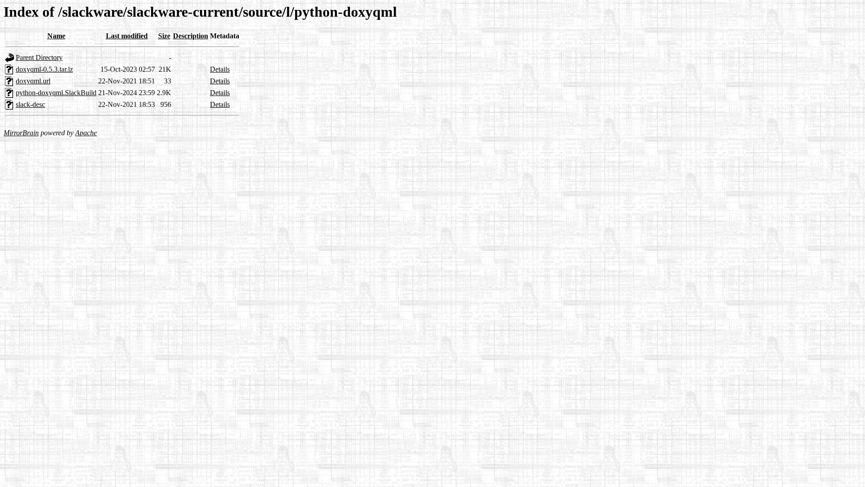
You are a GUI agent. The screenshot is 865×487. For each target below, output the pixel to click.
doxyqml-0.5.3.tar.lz (44, 69)
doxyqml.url (33, 81)
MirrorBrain (21, 133)
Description (190, 36)
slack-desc (30, 104)
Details (220, 69)
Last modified (127, 36)
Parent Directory (39, 57)
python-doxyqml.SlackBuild (56, 92)
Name (56, 36)
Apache (86, 133)
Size (164, 36)
